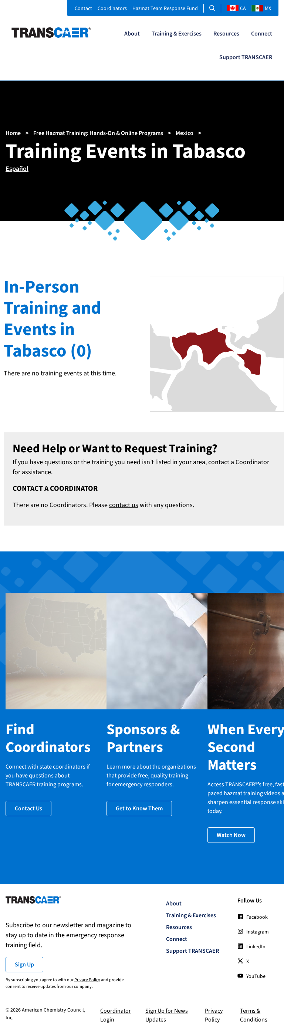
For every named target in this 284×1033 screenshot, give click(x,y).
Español (17, 168)
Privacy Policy (87, 980)
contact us (123, 505)
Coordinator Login (115, 1015)
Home (13, 133)
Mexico (184, 133)
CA (243, 8)
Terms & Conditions (253, 1015)
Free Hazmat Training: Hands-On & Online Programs (98, 133)
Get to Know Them (139, 808)
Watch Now (231, 835)
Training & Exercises (177, 34)
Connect (261, 34)
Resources (226, 34)
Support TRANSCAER (245, 57)
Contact (83, 8)
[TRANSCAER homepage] (51, 36)
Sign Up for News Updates (166, 1015)
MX (268, 8)
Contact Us (28, 808)
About (132, 34)
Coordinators (112, 8)
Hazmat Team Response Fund (165, 8)
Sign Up (24, 965)
